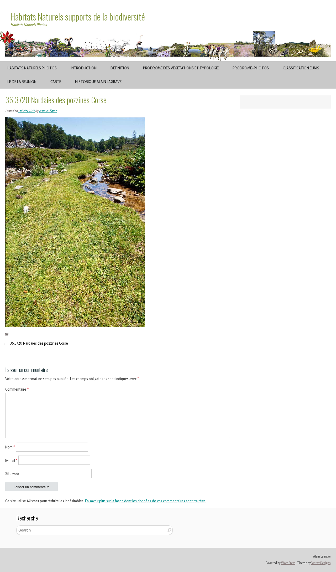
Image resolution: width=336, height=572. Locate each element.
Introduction (84, 67)
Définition (120, 67)
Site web (12, 473)
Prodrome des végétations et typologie (181, 67)
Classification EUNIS (301, 67)
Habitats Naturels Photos (32, 67)
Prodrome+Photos (251, 67)
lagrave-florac (48, 111)
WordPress (288, 563)
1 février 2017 (26, 111)
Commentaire (17, 389)
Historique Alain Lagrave (98, 81)
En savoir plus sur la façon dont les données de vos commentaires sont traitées (145, 501)
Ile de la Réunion (21, 81)
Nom (10, 447)
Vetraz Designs (320, 563)
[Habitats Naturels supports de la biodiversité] (168, 34)
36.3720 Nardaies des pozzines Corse (39, 343)
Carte (55, 81)
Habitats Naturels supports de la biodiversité (77, 16)
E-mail (11, 460)
